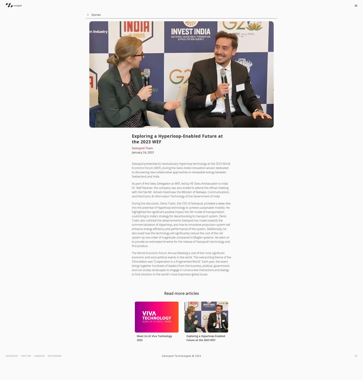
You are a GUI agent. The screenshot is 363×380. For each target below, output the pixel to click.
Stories (96, 15)
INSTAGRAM (54, 355)
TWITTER (26, 355)
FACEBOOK (12, 355)
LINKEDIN (39, 355)
